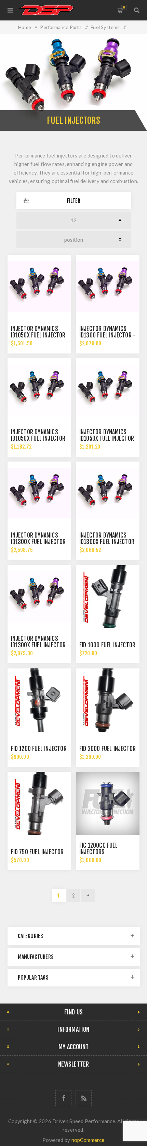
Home (24, 27)
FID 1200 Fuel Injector (39, 748)
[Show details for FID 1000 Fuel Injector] (107, 597)
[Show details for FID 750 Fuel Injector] (39, 803)
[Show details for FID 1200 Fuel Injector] (39, 700)
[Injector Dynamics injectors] (39, 286)
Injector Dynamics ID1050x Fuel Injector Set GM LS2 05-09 (106, 438)
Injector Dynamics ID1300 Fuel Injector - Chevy (107, 335)
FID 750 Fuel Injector (37, 852)
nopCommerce (88, 1140)
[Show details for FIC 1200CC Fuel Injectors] (107, 803)
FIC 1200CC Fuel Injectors (98, 849)
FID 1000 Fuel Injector (107, 645)
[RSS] (84, 1098)
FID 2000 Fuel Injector (107, 748)
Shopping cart (124, 7)
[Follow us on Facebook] (63, 1098)
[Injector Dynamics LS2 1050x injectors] (39, 390)
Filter (73, 200)
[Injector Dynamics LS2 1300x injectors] (107, 493)
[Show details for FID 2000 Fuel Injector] (107, 700)
